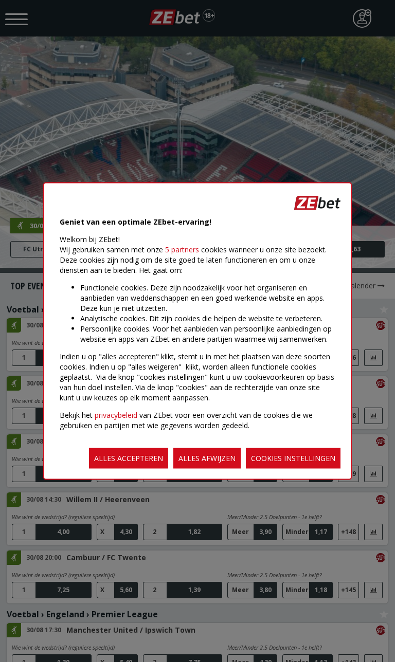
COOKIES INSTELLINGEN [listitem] (293, 458)
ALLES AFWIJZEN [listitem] (207, 458)
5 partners (182, 249)
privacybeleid (116, 415)
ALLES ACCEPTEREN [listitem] (128, 458)
